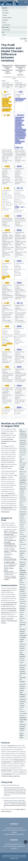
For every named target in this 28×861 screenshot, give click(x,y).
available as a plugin (10, 562)
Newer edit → (20, 74)
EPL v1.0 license (18, 846)
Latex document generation (22, 654)
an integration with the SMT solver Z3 (8, 608)
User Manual (6, 12)
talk (11, 70)
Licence (4, 22)
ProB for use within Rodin (10, 559)
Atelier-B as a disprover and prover (11, 776)
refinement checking (19, 759)
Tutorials (5, 15)
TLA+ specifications (7, 774)
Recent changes (6, 29)
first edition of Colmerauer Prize (23, 482)
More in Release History (21, 735)
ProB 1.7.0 (22, 646)
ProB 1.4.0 (22, 701)
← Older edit (7, 73)
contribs (7, 71)
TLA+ (10, 460)
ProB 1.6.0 (22, 686)
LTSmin (3, 618)
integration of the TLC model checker (23, 719)
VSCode (21, 578)
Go (21, 38)
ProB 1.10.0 (22, 564)
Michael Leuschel (5, 511)
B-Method (3, 433)
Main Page (5, 10)
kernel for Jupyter (9, 571)
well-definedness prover (22, 570)
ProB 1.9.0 (22, 608)
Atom (21, 580)
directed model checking (22, 692)
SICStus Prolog (5, 590)
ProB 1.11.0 (22, 514)
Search (24, 38)
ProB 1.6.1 (22, 667)
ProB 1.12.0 (22, 442)
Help (26, 41)
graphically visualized (6, 770)
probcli (5, 531)
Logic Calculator (6, 25)
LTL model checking (5, 761)
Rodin (2, 464)
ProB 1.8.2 (22, 631)
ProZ (21, 772)
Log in (4, 34)
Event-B (3, 460)
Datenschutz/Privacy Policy (17, 834)
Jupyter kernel (4, 466)
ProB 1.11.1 (22, 488)
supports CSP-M (18, 761)
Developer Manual (7, 17)
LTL (20, 456)
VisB (15, 551)
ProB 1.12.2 (22, 433)
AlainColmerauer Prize (6, 507)
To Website (7, 834)
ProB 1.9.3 (22, 589)
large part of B (11, 745)
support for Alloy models (23, 639)
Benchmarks (5, 20)
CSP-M (7, 460)
